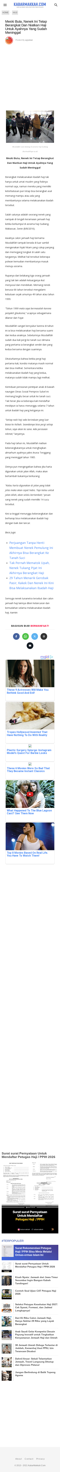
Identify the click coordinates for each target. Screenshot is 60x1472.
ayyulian (29, 40)
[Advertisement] (30, 76)
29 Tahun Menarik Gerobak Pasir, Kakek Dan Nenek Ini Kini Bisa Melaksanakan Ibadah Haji (31, 583)
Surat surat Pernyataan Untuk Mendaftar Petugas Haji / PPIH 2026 (28, 1155)
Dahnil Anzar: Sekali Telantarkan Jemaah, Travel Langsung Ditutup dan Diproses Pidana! (34, 1361)
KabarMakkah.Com (37, 1465)
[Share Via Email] (30, 645)
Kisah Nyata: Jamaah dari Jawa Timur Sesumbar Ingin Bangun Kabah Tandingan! (36, 1280)
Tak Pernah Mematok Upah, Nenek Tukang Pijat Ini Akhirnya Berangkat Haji (29, 568)
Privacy (40, 1459)
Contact (29, 1459)
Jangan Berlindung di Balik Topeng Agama (35, 1374)
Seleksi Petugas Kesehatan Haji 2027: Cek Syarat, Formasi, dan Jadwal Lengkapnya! (36, 1307)
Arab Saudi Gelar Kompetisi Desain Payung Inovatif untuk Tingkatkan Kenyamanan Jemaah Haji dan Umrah (36, 1334)
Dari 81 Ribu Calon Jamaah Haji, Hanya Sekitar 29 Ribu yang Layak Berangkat (34, 1321)
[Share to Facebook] (16, 636)
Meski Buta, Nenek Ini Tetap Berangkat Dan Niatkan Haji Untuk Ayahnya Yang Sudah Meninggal (26, 27)
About (18, 1459)
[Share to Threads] (43, 636)
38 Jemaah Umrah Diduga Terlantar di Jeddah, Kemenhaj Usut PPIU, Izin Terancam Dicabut (36, 1348)
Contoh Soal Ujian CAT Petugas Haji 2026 (35, 1292)
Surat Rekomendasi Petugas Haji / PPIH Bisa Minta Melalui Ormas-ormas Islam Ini (33, 1252)
